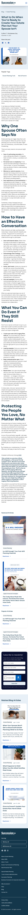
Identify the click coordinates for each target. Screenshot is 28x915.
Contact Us (4, 892)
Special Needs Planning (7, 871)
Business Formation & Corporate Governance (13, 880)
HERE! (19, 455)
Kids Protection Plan (6, 867)
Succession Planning (6, 877)
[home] (8, 3)
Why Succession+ (5, 884)
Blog (2, 889)
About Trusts (4, 862)
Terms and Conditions (6, 902)
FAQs (2, 886)
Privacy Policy (4, 900)
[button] (25, 3)
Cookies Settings (5, 905)
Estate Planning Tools (9, 76)
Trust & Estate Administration (9, 874)
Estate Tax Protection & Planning (10, 864)
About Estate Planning (7, 856)
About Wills (4, 859)
